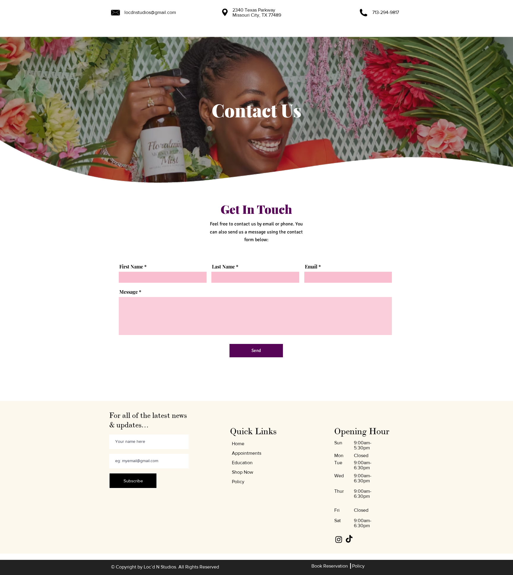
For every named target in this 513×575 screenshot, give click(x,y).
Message (128, 292)
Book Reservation (330, 565)
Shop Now (242, 472)
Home (238, 443)
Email (311, 266)
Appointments (246, 453)
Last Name (223, 266)
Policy (238, 481)
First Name (131, 266)
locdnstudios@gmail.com (150, 12)
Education (242, 462)
